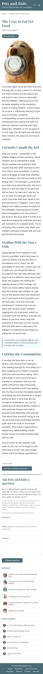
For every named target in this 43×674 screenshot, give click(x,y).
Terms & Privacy (31, 669)
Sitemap (19, 671)
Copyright (9, 671)
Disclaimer (19, 669)
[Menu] (39, 5)
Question (5, 538)
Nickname (6, 517)
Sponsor (36, 671)
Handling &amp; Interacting (19, 14)
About (10, 669)
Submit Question (12, 560)
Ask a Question (9, 36)
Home (4, 14)
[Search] (34, 5)
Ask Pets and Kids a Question (16, 468)
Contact (28, 671)
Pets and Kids (14, 4)
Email (19, 528)
